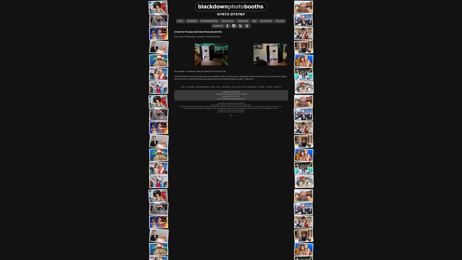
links (231, 115)
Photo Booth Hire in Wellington (218, 106)
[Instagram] (234, 26)
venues (269, 87)
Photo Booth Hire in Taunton (187, 106)
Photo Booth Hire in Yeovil (210, 108)
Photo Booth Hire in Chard (248, 106)
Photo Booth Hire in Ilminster (234, 106)
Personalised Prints (209, 21)
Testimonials (243, 21)
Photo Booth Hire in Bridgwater (202, 106)
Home (180, 21)
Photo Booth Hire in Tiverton (255, 108)
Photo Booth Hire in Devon (224, 110)
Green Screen (228, 21)
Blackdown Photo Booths (232, 92)
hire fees (262, 87)
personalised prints (202, 87)
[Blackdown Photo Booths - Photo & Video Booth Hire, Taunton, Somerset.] (231, 6)
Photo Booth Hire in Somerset (270, 108)
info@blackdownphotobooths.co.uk (233, 99)
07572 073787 (235, 96)
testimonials (226, 87)
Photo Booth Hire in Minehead (195, 108)
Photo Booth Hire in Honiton (240, 108)
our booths (190, 87)
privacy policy (252, 87)
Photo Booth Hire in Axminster (224, 108)
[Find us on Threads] (247, 26)
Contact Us (218, 26)
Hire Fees (280, 21)
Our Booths (192, 21)
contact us (277, 87)
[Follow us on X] (241, 26)
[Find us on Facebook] (228, 26)
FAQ (254, 21)
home (183, 87)
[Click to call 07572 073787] (231, 14)
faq (233, 87)
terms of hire (241, 87)
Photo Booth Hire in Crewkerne (263, 106)
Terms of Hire (266, 21)
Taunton (218, 105)
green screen (215, 87)
